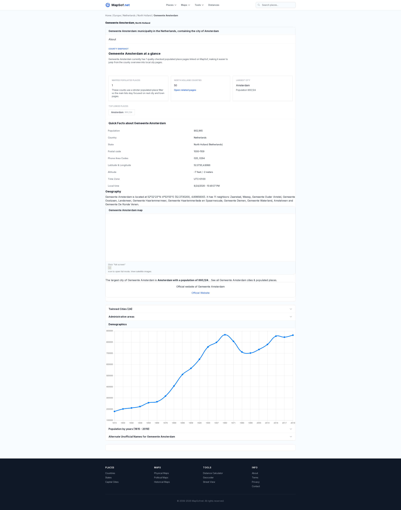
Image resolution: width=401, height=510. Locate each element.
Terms (255, 477)
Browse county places (200, 69)
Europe (117, 15)
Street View (209, 482)
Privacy (256, 482)
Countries (110, 473)
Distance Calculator (213, 473)
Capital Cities (112, 482)
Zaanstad (235, 196)
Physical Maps (161, 473)
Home (108, 15)
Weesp (247, 196)
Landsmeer (124, 200)
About (255, 473)
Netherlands (129, 15)
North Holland (145, 15)
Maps (184, 5)
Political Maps (161, 477)
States (108, 477)
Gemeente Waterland (259, 200)
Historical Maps (162, 482)
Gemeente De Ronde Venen (121, 204)
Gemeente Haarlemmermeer (150, 200)
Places (170, 5)
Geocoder (208, 477)
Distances (213, 5)
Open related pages (185, 90)
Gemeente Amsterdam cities (236, 280)
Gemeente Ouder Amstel (266, 196)
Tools (198, 5)
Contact (256, 486)
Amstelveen (281, 200)
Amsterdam (243, 85)
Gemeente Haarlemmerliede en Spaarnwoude (195, 200)
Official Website (201, 292)
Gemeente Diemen (235, 200)
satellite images (143, 271)
